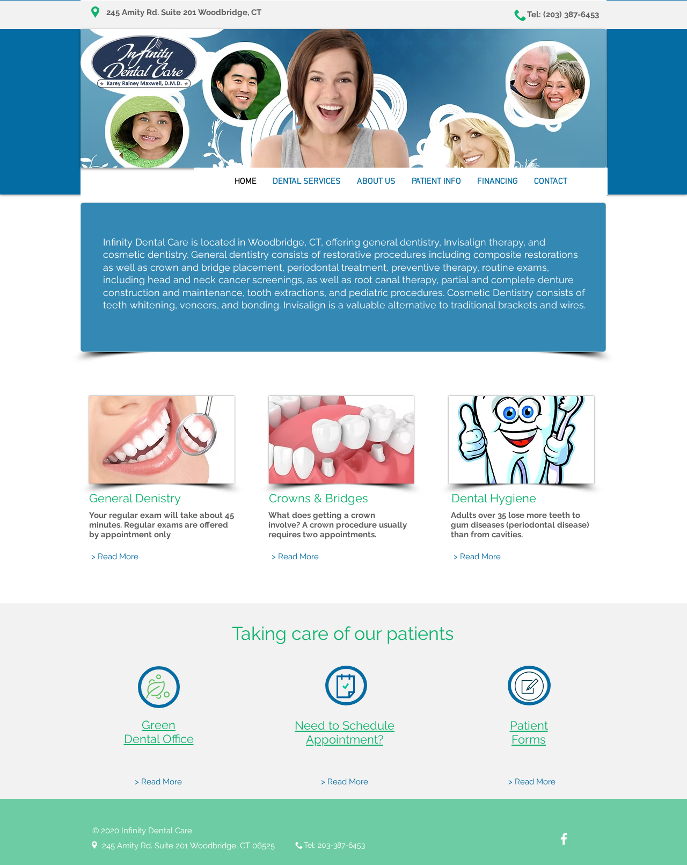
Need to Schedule (344, 725)
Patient (529, 725)
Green (159, 725)
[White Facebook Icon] (564, 839)
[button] (307, 185)
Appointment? (344, 739)
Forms (528, 739)
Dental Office (159, 739)
